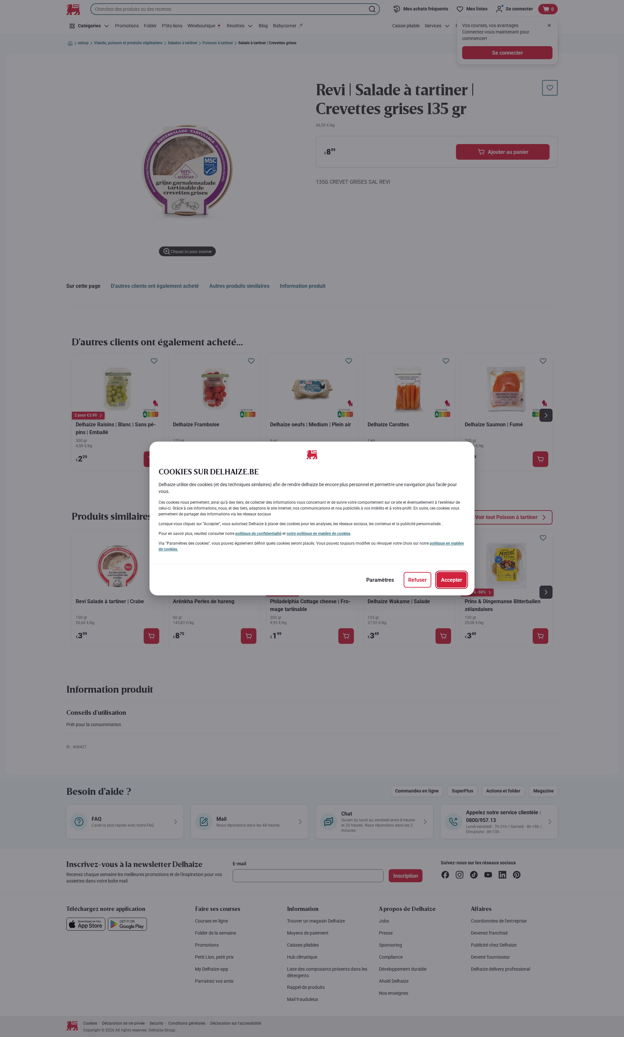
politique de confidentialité (258, 533)
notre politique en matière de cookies (318, 533)
